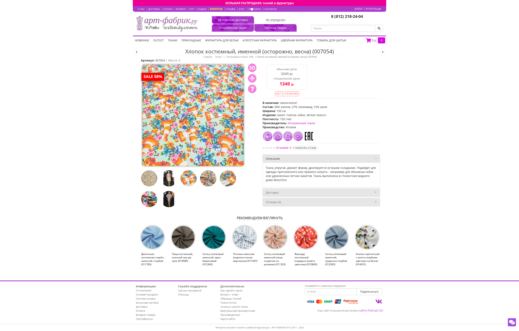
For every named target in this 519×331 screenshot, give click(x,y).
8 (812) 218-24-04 (347, 16)
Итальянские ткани (301, 123)
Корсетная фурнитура (260, 40)
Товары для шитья (331, 40)
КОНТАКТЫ (271, 9)
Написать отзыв (305, 148)
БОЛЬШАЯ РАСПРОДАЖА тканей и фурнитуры (259, 3)
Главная (207, 56)
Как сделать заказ (231, 290)
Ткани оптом (228, 302)
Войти (358, 8)
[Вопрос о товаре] (252, 89)
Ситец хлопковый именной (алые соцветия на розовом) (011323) (275, 259)
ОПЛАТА (168, 9)
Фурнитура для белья (222, 40)
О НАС (141, 9)
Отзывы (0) (273, 202)
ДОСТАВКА (154, 9)
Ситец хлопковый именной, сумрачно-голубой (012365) (336, 259)
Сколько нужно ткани (234, 306)
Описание (273, 159)
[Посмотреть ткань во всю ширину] (252, 78)
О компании (143, 290)
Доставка (272, 192)
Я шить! (254, 9)
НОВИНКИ (142, 40)
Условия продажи (147, 294)
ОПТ (191, 9)
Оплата (140, 311)
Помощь (183, 294)
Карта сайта (227, 319)
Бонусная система (147, 302)
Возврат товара (145, 315)
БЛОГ (242, 9)
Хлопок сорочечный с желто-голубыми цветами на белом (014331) (368, 259)
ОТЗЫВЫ (230, 9)
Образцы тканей (230, 298)
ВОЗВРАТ (181, 9)
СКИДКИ (202, 9)
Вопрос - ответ (229, 294)
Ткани (172, 40)
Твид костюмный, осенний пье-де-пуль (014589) (182, 257)
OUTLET (158, 40)
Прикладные (191, 40)
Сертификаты (144, 319)
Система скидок (146, 298)
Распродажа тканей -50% (239, 56)
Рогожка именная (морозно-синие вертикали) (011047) (245, 257)
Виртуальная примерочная (237, 311)
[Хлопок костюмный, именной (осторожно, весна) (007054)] (193, 115)
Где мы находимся (189, 290)
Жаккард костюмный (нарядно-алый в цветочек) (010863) (306, 259)
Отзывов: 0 (283, 148)
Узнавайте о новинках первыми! (325, 285)
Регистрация (373, 8)
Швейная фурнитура (297, 40)
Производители (230, 315)
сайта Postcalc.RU (371, 310)
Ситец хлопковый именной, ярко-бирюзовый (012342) (213, 259)
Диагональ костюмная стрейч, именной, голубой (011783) (152, 259)
